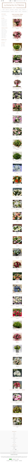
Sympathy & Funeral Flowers (5, 21)
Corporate (12, 11)
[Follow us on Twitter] (1, 0)
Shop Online (11, 9)
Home (3, 9)
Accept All (10, 459)
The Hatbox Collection (4, 20)
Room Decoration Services (5, 11)
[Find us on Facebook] (2, 0)
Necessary (8, 460)
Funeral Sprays (3, 29)
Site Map (14, 443)
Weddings (16, 9)
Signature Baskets (3, 22)
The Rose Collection (4, 23)
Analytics (12, 460)
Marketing (20, 460)
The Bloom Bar (24, 11)
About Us (7, 9)
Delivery (16, 11)
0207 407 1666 (13, 449)
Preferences (16, 460)
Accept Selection (14, 459)
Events (20, 9)
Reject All (18, 459)
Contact (19, 11)
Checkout (2, 16)
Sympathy (23, 9)
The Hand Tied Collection (4, 19)
